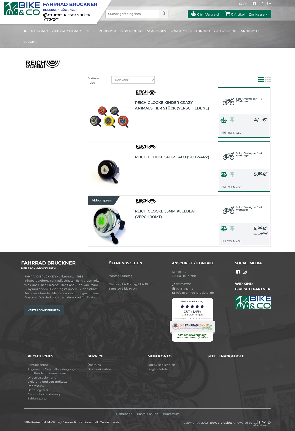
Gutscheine (225, 31)
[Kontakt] (269, 3)
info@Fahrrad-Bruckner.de (194, 292)
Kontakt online (38, 364)
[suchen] (163, 14)
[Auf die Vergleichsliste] (224, 121)
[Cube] (53, 15)
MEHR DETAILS (244, 133)
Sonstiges (156, 31)
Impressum (36, 386)
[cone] (51, 19)
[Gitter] (267, 80)
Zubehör (107, 31)
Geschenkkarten (99, 369)
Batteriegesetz (38, 390)
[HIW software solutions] (260, 422)
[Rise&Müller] (78, 15)
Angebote (250, 31)
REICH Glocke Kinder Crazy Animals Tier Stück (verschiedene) (172, 105)
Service (30, 42)
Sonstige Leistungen (190, 31)
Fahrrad (39, 31)
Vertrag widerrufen (44, 310)
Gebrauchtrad (66, 31)
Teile (90, 31)
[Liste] (260, 80)
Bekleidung (131, 31)
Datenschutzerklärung (44, 394)
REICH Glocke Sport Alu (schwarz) (172, 157)
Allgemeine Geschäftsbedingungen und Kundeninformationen (53, 371)
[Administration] (269, 422)
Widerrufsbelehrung (42, 377)
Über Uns (94, 364)
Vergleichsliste (158, 369)
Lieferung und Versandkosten (49, 381)
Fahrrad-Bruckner (221, 422)
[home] (25, 31)
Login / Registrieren (161, 364)
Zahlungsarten (38, 398)
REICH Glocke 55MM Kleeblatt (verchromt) (166, 214)
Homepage (124, 413)
